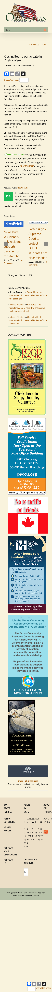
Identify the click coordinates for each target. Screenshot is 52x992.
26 (33, 839)
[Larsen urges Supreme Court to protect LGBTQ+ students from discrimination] (38, 222)
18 (30, 836)
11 (30, 832)
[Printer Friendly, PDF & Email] (14, 154)
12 (33, 832)
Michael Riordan (16, 304)
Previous (35, 44)
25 (30, 839)
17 (28, 836)
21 (39, 836)
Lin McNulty (23, 188)
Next (44, 44)
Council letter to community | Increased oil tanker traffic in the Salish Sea (28, 295)
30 (25, 843)
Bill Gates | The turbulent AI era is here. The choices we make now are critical (27, 307)
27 (36, 839)
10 (28, 832)
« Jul (26, 846)
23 (25, 839)
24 (28, 839)
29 (41, 839)
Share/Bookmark (11, 80)
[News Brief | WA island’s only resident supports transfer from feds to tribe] (13, 224)
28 (39, 839)
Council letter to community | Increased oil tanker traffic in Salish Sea (28, 320)
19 (33, 836)
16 (25, 836)
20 (36, 836)
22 (41, 836)
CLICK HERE (26, 166)
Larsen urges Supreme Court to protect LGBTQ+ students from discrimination (38, 243)
